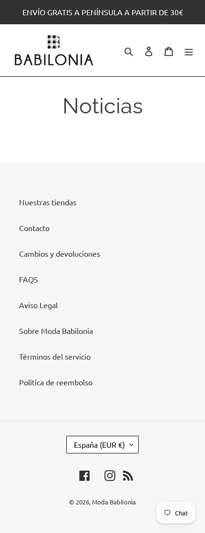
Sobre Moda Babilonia (56, 330)
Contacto (34, 227)
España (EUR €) (99, 444)
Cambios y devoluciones (59, 253)
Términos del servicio (55, 356)
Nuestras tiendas (47, 202)
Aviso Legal (38, 305)
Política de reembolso (55, 382)
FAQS (28, 279)
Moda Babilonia (114, 502)
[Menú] (189, 50)
